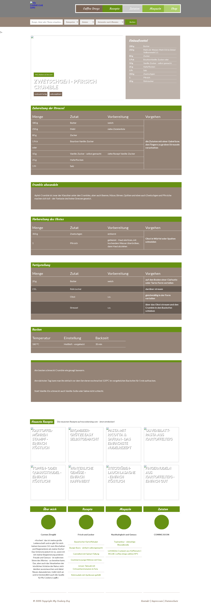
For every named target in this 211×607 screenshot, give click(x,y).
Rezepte (115, 8)
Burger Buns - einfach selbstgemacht (86, 548)
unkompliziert (55, 94)
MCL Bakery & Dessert (44, 75)
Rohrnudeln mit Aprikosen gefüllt (86, 575)
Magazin (155, 8)
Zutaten (135, 8)
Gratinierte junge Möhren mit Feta (86, 560)
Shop (174, 8)
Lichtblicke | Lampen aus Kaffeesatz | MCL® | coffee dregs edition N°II (124, 552)
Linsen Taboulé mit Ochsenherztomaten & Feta (85, 567)
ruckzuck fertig (40, 94)
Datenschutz (171, 601)
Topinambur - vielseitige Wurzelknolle (124, 543)
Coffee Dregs (91, 8)
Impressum (157, 601)
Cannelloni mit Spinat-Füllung (86, 554)
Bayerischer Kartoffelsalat (86, 541)
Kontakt (145, 601)
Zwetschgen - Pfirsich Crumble (65, 84)
